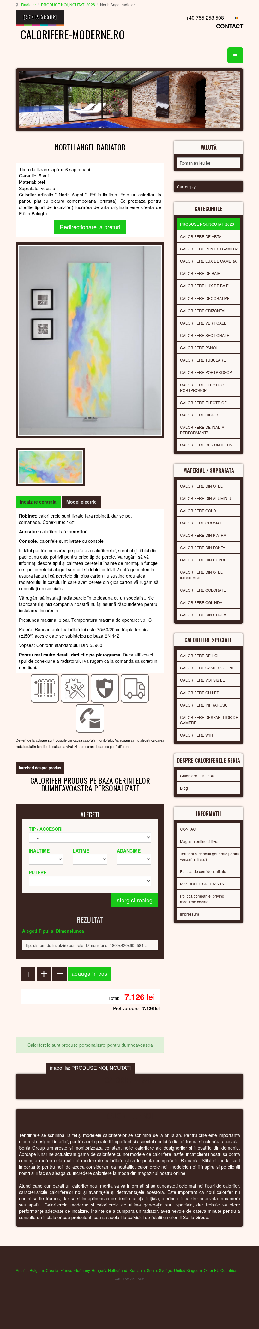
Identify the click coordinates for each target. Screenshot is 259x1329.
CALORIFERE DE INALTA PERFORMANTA (202, 429)
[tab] (38, 502)
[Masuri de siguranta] (105, 688)
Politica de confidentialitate (203, 871)
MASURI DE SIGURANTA (202, 883)
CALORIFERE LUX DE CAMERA (208, 261)
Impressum (189, 914)
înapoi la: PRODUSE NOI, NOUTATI (90, 1067)
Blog (184, 788)
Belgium (37, 1270)
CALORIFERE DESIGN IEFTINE (207, 444)
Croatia (52, 1270)
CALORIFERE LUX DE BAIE (204, 285)
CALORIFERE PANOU (199, 347)
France (66, 1270)
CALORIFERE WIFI (196, 735)
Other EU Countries (220, 1270)
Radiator (28, 4)
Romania (137, 1270)
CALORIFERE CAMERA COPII (206, 667)
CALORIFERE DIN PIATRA (203, 535)
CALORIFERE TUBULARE (203, 359)
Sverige (165, 1270)
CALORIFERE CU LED (200, 692)
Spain (152, 1270)
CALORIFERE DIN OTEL (201, 485)
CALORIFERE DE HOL (200, 655)
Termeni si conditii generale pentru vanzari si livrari (209, 856)
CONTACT (229, 26)
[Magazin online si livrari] (135, 688)
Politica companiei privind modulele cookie (202, 898)
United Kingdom (188, 1270)
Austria (22, 1270)
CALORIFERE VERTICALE (203, 323)
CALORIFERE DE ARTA (200, 236)
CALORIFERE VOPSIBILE (202, 680)
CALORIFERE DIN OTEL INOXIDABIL (201, 574)
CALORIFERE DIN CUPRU (203, 559)
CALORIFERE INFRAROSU (204, 705)
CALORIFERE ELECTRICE (203, 402)
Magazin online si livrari (200, 841)
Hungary (99, 1270)
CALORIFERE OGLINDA (201, 602)
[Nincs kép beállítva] (90, 339)
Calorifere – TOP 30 (197, 775)
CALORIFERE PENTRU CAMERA (209, 248)
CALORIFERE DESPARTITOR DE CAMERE (209, 720)
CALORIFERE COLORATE (203, 590)
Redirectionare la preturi (90, 227)
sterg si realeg (135, 900)
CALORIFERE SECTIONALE (204, 335)
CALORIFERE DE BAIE (200, 273)
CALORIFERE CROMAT (200, 522)
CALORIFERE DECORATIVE (205, 298)
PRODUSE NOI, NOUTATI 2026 (68, 4)
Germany (82, 1270)
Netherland (117, 1270)
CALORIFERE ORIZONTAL (203, 310)
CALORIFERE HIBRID (199, 414)
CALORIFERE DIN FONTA (202, 547)
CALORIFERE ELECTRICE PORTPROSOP (203, 387)
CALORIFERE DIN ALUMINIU (205, 498)
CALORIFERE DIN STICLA (203, 614)
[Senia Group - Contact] (90, 718)
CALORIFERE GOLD (198, 510)
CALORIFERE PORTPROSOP (206, 372)
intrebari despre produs (40, 767)
